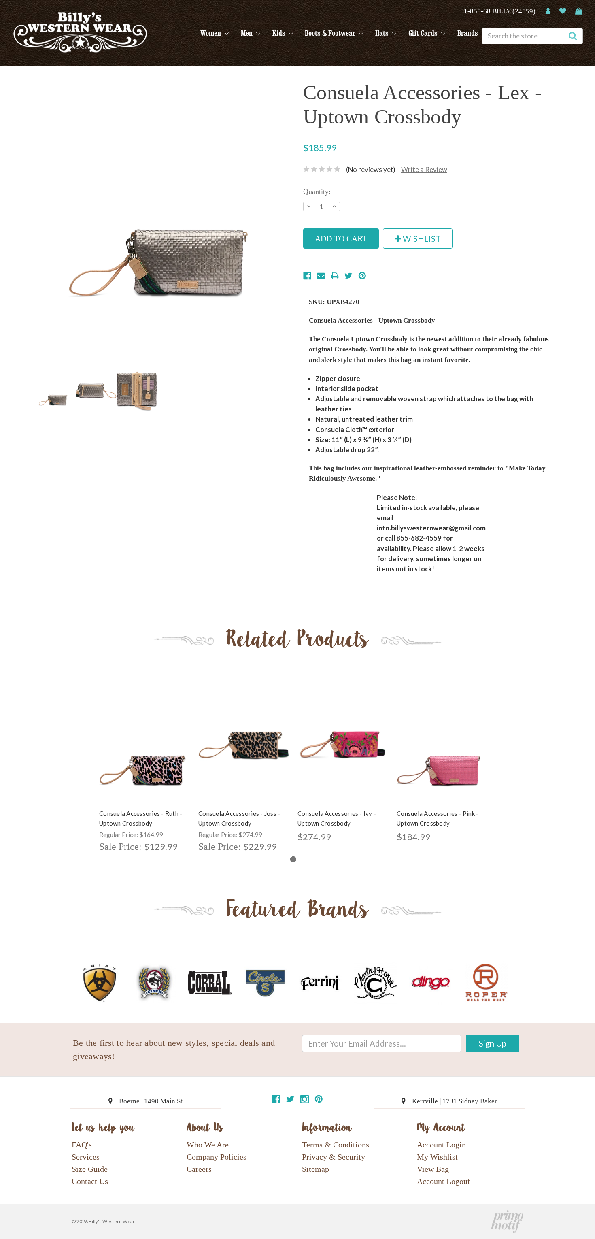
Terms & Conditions (335, 1144)
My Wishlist (437, 1156)
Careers (199, 1168)
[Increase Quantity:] (334, 206)
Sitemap (315, 1168)
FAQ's (82, 1144)
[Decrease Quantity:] (308, 206)
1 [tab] (293, 859)
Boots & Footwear (331, 33)
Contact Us (90, 1181)
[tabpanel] (144, 769)
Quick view (144, 737)
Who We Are (208, 1144)
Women (211, 33)
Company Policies (216, 1156)
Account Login (441, 1144)
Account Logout (443, 1181)
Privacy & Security (333, 1156)
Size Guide (90, 1168)
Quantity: (317, 191)
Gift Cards (423, 33)
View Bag (433, 1168)
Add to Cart (144, 752)
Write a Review (424, 169)
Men (247, 33)
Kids (279, 33)
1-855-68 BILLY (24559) (500, 11)
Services (86, 1156)
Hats (382, 33)
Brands (467, 33)
